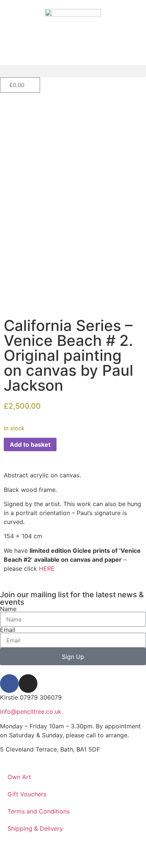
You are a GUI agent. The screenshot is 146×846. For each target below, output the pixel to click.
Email (7, 630)
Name (8, 609)
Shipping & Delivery (35, 828)
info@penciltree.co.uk (30, 711)
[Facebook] (9, 683)
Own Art (19, 777)
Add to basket (30, 444)
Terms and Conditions (38, 811)
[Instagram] (28, 683)
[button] (73, 71)
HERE (47, 568)
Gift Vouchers (26, 794)
